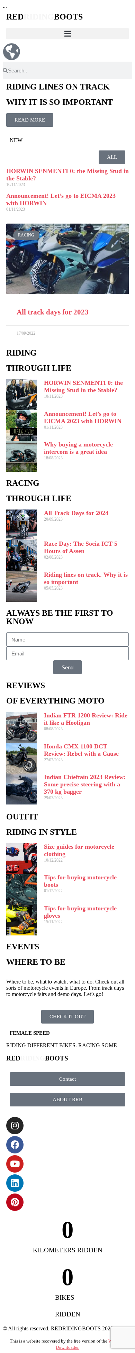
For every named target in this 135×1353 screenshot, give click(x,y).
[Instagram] (15, 1125)
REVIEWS (25, 685)
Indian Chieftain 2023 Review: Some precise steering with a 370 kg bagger (85, 784)
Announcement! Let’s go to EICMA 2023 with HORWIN (83, 417)
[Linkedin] (15, 1183)
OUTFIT (22, 816)
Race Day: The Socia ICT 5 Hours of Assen (80, 547)
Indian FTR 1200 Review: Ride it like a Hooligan (85, 719)
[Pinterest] (15, 1202)
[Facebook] (15, 1144)
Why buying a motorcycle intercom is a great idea (78, 448)
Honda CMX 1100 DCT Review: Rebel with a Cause (81, 750)
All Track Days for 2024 (76, 513)
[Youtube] (15, 1164)
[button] (67, 33)
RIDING (21, 352)
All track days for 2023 (53, 312)
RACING (22, 483)
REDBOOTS (44, 16)
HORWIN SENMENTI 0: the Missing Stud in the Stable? (83, 386)
